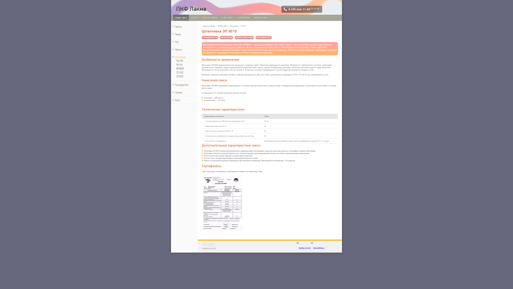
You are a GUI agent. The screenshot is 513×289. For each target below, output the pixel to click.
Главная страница (208, 26)
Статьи (194, 18)
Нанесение (226, 38)
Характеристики (244, 38)
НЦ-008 (179, 60)
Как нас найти (209, 18)
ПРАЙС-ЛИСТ (181, 18)
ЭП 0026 (179, 72)
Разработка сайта (209, 248)
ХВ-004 (179, 64)
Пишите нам (260, 18)
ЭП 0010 (180, 68)
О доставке (227, 18)
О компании (243, 18)
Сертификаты (263, 38)
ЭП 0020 (179, 76)
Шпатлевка (234, 26)
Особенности (209, 38)
